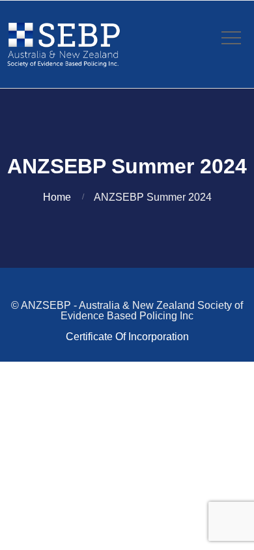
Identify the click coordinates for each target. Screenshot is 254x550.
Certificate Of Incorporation (127, 336)
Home (57, 197)
